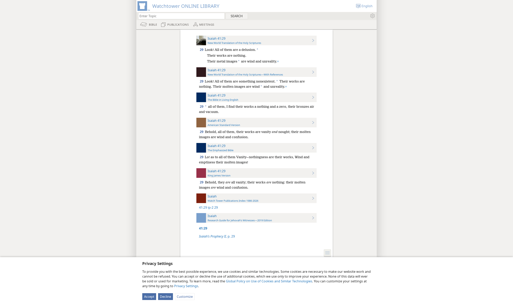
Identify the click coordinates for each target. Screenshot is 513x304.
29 (202, 49)
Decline (165, 296)
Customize (185, 296)
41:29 (203, 207)
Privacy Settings (186, 286)
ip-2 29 (213, 207)
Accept (149, 296)
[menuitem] (372, 16)
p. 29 (217, 236)
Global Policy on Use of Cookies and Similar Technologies (269, 281)
